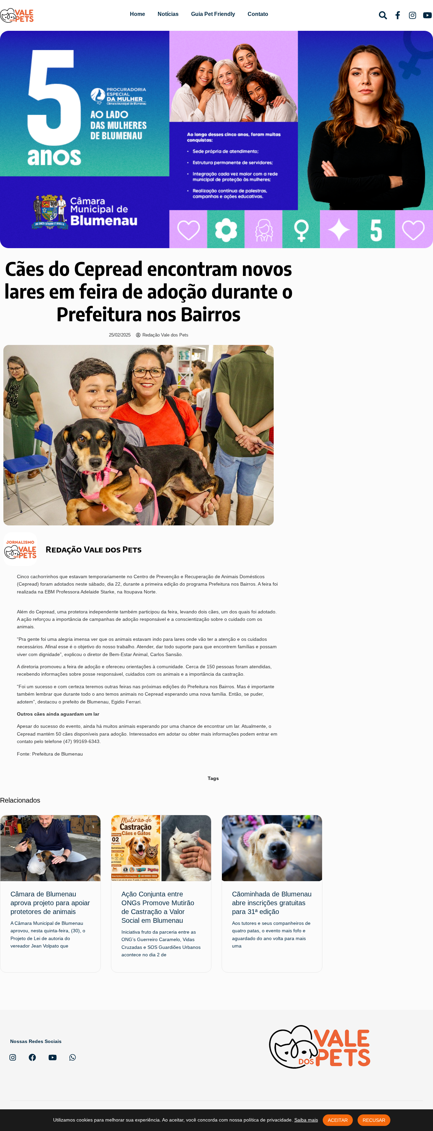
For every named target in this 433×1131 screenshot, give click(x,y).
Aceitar (338, 1120)
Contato (258, 14)
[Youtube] (52, 1057)
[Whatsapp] (72, 1057)
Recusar (374, 1120)
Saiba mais (306, 1120)
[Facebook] (32, 1057)
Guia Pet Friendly (213, 14)
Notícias (168, 14)
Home (137, 14)
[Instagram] (12, 1057)
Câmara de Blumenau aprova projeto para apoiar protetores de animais (50, 902)
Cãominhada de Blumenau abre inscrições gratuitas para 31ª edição (272, 902)
